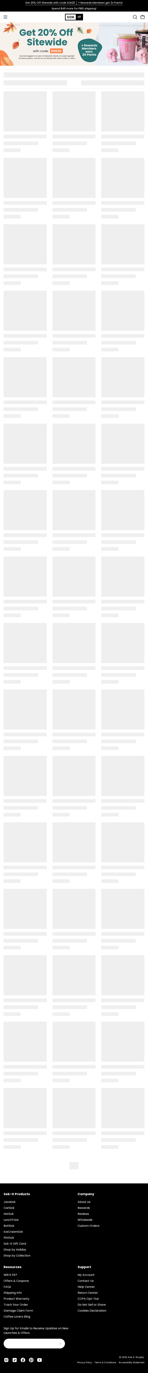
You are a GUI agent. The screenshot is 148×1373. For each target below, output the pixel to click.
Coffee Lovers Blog (17, 1316)
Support (84, 1267)
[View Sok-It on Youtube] (39, 1360)
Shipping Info (13, 1293)
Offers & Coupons (16, 1281)
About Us (84, 1202)
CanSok (9, 1208)
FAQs (7, 1287)
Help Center (86, 1287)
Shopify (140, 1357)
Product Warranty (16, 1299)
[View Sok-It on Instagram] (6, 1360)
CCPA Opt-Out (88, 1299)
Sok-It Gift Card (15, 1244)
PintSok (9, 1238)
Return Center (88, 1293)
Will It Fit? (10, 1275)
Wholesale (85, 1220)
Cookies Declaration (92, 1311)
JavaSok (10, 1202)
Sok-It (131, 1357)
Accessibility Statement (131, 1362)
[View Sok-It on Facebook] (23, 1360)
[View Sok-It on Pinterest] (31, 1360)
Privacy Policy (84, 1362)
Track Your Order (16, 1305)
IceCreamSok (13, 1232)
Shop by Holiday (15, 1250)
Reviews (83, 1214)
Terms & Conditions (105, 1362)
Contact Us (86, 1281)
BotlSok (9, 1226)
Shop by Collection (17, 1255)
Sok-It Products (17, 1194)
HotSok (9, 1214)
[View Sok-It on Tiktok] (14, 1360)
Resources (12, 1267)
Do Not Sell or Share (92, 1305)
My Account (86, 1275)
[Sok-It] (74, 17)
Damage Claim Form (18, 1311)
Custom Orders (88, 1226)
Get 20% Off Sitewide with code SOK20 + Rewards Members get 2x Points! (74, 3)
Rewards (84, 1208)
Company (86, 1194)
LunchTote (11, 1220)
